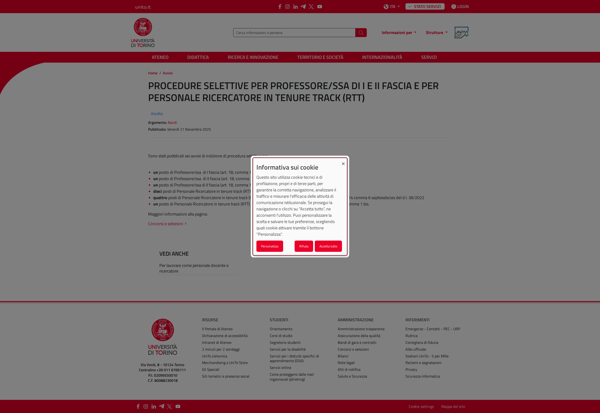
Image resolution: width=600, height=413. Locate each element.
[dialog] (300, 206)
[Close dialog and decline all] (343, 161)
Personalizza (269, 246)
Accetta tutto (328, 246)
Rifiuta (303, 246)
